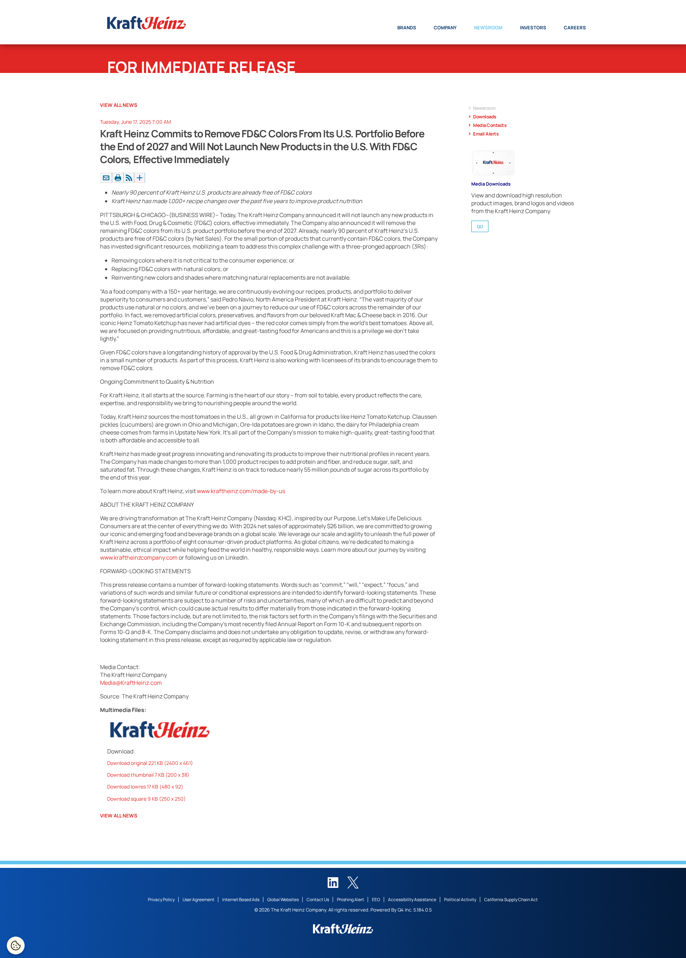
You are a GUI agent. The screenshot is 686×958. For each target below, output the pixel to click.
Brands (406, 27)
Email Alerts (485, 134)
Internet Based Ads (240, 899)
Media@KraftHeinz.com (131, 683)
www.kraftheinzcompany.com (139, 557)
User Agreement (198, 899)
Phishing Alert (350, 899)
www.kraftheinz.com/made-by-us (241, 491)
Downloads (484, 116)
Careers (575, 27)
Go (480, 226)
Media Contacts (489, 125)
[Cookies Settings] (16, 945)
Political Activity (460, 899)
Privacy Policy (161, 899)
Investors (533, 27)
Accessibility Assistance (412, 899)
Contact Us (318, 899)
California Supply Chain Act (511, 899)
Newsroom (488, 27)
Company (445, 27)
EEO (376, 899)
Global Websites (283, 899)
